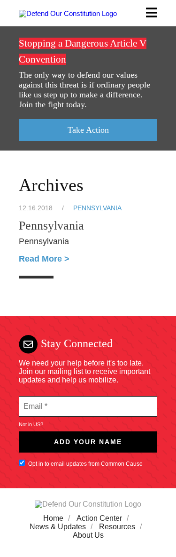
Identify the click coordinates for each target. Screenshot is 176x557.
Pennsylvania (97, 208)
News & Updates (58, 527)
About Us (88, 535)
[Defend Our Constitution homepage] (68, 13)
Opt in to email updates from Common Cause (85, 464)
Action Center (99, 518)
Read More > (44, 258)
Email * (34, 401)
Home (53, 518)
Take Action (88, 130)
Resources (117, 527)
